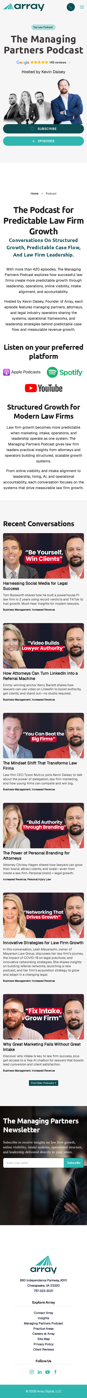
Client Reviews (43, 1349)
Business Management (17, 609)
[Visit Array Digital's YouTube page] (47, 1371)
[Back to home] (24, 7)
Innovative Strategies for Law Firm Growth (43, 942)
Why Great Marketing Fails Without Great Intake (42, 1047)
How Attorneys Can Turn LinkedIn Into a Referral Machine (40, 676)
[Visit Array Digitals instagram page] (31, 1371)
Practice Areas (43, 1328)
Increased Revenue (43, 609)
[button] (82, 7)
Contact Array (43, 1313)
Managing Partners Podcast (43, 1323)
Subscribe (47, 129)
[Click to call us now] (71, 7)
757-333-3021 (43, 1291)
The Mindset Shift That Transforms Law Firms (40, 765)
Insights (43, 1318)
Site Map (43, 1339)
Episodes (46, 141)
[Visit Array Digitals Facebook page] (55, 1371)
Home (34, 193)
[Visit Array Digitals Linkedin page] (39, 1371)
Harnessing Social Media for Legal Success (35, 586)
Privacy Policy (44, 1344)
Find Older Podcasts (43, 1083)
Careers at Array (43, 1334)
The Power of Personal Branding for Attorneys (36, 855)
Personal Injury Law (39, 879)
